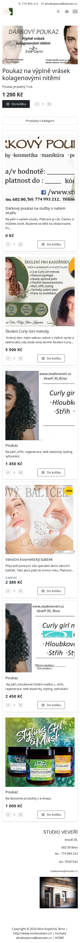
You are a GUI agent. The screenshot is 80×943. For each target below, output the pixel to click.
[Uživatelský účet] (58, 11)
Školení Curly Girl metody (27, 331)
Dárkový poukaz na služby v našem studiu (35, 210)
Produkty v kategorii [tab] (40, 121)
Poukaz (11, 445)
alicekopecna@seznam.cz (34, 938)
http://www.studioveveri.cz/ (32, 933)
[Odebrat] (37, 104)
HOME (59, 938)
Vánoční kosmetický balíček (29, 559)
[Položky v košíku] (67, 11)
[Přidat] (49, 104)
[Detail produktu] (40, 168)
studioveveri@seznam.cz (64, 871)
